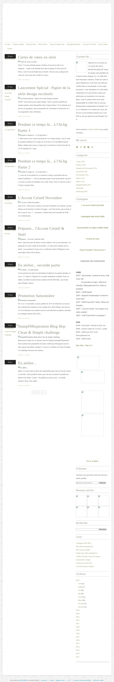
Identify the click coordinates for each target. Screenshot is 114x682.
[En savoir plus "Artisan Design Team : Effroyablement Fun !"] (81, 511)
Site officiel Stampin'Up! (84, 546)
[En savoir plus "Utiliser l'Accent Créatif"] (103, 500)
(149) (81, 171)
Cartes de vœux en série (37, 57)
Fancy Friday (103, 44)
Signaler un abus (60, 680)
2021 (77, 623)
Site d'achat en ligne (83, 550)
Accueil (7, 44)
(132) (80, 181)
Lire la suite (24, 79)
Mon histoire (42, 44)
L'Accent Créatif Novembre (40, 198)
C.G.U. (69, 680)
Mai (79, 594)
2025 (77, 610)
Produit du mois (92, 239)
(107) (83, 185)
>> (45, 392)
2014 (77, 647)
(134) (80, 178)
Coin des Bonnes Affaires (85, 566)
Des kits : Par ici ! (84, 345)
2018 (77, 633)
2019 (77, 630)
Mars (80, 600)
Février (80, 604)
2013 (77, 650)
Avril (80, 597)
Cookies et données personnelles (82, 680)
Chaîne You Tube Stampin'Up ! (87, 553)
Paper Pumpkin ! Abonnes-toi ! (93, 250)
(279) (81, 165)
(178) (86, 168)
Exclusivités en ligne (83, 560)
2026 (77, 580)
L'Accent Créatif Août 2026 (92, 205)
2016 (77, 640)
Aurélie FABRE (93, 129)
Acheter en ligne (18, 44)
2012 (77, 653)
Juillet (80, 587)
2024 (77, 613)
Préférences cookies (98, 680)
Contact (9, 48)
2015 (77, 643)
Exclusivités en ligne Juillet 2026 (92, 228)
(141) (82, 175)
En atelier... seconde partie (39, 265)
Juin (79, 590)
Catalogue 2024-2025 (83, 543)
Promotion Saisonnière (36, 296)
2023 (77, 617)
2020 (77, 627)
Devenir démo (31, 44)
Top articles (44, 680)
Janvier (80, 607)
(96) (81, 191)
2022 (77, 620)
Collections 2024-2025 (84, 563)
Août (80, 584)
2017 (77, 637)
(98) (79, 188)
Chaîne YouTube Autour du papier (88, 556)
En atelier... (27, 363)
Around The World (89, 44)
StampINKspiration (73, 44)
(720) (80, 162)
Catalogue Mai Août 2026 (92, 216)
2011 (77, 657)
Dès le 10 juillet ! (93, 461)
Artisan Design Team (57, 44)
